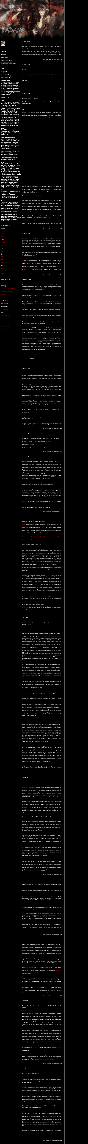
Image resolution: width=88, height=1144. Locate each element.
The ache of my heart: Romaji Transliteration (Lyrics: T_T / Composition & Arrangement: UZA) (40, 536)
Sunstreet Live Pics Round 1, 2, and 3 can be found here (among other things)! (39, 692)
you (26, 409)
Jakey (23, 400)
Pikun (27, 967)
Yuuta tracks (30, 839)
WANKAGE (3, 294)
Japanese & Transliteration (32, 195)
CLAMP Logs (4, 309)
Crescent (32, 189)
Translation (40, 195)
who (31, 958)
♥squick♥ (5, 323)
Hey (23, 260)
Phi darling (24, 501)
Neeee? (41, 855)
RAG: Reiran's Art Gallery (6, 292)
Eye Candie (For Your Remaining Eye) (8, 288)
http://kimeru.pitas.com (37, 925)
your (32, 423)
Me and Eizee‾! (25, 607)
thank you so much (28, 896)
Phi (50, 698)
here (31, 959)
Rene (30, 1096)
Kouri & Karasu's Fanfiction (6, 291)
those (29, 958)
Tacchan (35, 417)
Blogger (6, 329)
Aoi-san (31, 919)
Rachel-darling (58, 970)
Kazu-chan (30, 417)
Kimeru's (39, 987)
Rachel (23, 524)
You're (23, 482)
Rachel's (24, 787)
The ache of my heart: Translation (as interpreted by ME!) (33, 539)
